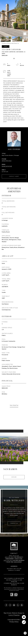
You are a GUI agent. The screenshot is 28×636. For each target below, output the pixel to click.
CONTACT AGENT (14, 176)
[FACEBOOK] (6, 605)
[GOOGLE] (21, 605)
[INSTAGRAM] (10, 605)
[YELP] (17, 605)
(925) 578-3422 (6, 161)
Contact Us (14, 523)
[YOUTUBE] (14, 605)
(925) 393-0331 (9, 557)
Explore (14, 477)
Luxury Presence (14, 615)
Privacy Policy (14, 622)
